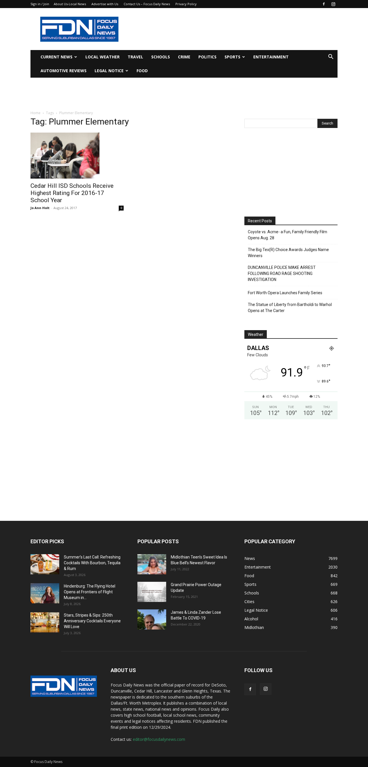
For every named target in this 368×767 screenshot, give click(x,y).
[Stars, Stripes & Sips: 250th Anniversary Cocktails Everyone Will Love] (44, 622)
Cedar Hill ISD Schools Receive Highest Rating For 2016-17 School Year (72, 193)
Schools (160, 57)
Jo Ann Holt (39, 208)
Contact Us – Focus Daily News (147, 4)
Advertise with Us (104, 4)
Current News (56, 57)
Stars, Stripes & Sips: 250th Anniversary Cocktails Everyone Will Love (92, 621)
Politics (207, 57)
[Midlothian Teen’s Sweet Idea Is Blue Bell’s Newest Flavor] (151, 564)
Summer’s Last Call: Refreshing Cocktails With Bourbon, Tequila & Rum (92, 563)
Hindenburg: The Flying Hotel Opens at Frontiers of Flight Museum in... (89, 592)
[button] (331, 57)
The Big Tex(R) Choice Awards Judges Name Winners (288, 252)
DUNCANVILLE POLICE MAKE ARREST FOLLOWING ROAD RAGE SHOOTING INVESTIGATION (282, 273)
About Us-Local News (70, 4)
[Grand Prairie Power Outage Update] (151, 592)
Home (35, 112)
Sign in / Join (39, 4)
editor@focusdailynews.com (159, 739)
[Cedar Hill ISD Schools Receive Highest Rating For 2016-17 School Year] (77, 156)
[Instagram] (333, 4)
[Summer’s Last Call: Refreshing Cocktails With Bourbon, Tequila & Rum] (44, 564)
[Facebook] (323, 4)
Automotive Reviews (64, 70)
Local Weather (102, 57)
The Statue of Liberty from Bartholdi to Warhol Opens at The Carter (290, 307)
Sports (232, 57)
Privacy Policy (186, 4)
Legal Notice (109, 70)
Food (142, 70)
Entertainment (271, 57)
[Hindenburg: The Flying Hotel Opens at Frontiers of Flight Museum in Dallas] (44, 593)
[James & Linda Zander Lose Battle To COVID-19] (151, 619)
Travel (135, 57)
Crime (184, 57)
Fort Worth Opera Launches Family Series (285, 292)
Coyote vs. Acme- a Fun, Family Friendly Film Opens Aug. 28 (287, 234)
